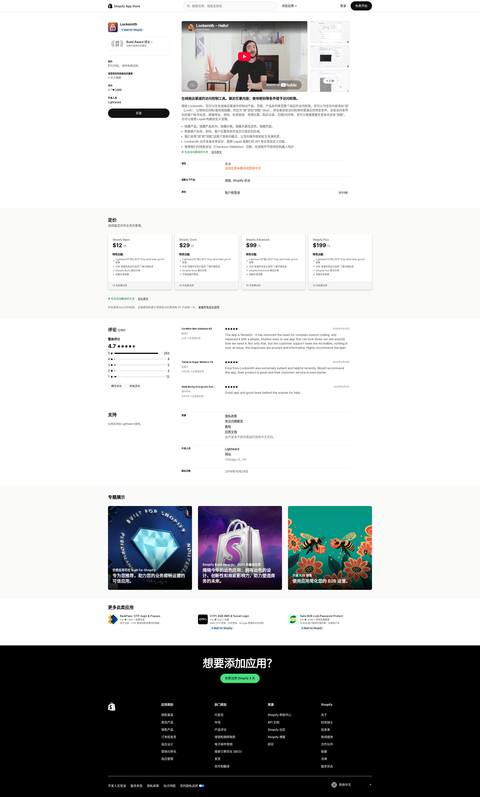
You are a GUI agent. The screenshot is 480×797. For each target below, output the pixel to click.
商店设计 (167, 744)
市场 (217, 722)
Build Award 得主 (138, 42)
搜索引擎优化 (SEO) (228, 751)
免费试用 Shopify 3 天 (240, 678)
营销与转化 (168, 751)
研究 (271, 744)
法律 (324, 759)
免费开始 (361, 6)
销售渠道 (167, 715)
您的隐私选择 (189, 786)
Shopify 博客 (276, 737)
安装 (139, 113)
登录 (343, 6)
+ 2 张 (330, 80)
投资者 (325, 730)
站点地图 (170, 786)
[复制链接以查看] (214, 328)
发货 (217, 759)
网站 (228, 454)
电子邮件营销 (223, 744)
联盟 (324, 751)
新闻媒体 (327, 737)
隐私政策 (231, 416)
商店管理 (167, 759)
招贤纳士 (327, 722)
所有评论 (135, 386)
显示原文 (216, 152)
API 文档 (273, 722)
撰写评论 (116, 386)
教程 (228, 427)
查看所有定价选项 (208, 307)
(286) (118, 89)
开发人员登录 (117, 786)
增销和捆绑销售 (225, 737)
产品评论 (220, 730)
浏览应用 (288, 6)
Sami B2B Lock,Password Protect (321, 616)
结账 (228, 180)
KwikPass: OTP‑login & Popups (140, 616)
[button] (150, 620)
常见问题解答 (234, 421)
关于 (324, 715)
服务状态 (327, 766)
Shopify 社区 (276, 730)
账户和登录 (232, 192)
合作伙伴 (327, 744)
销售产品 (167, 730)
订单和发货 (168, 737)
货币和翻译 (222, 766)
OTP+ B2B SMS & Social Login (229, 616)
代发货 (219, 715)
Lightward (114, 102)
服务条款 (136, 786)
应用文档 (231, 432)
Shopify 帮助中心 (279, 715)
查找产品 (167, 722)
